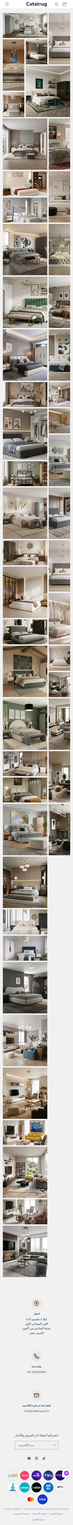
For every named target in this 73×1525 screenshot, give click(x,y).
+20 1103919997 (36, 1372)
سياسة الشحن (38, 1519)
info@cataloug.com (36, 1411)
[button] (7, 4)
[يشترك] (54, 1445)
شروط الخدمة (56, 1513)
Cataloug (16, 1509)
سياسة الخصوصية (21, 1513)
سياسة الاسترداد (40, 1513)
